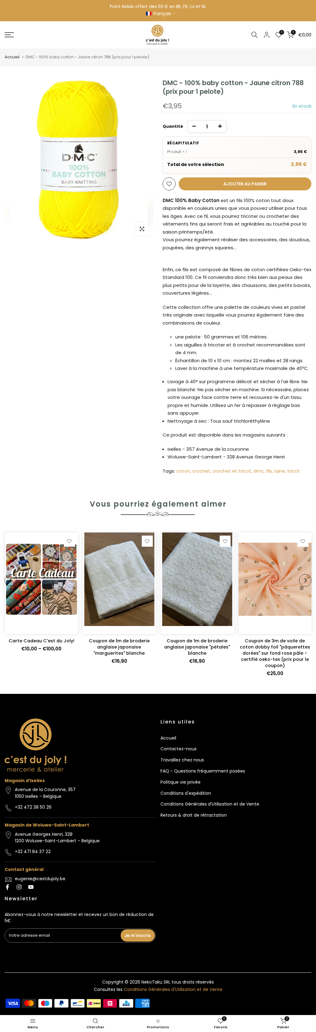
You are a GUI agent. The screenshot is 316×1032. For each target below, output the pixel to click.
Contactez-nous (178, 749)
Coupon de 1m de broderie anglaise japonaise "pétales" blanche (197, 647)
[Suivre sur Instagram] (19, 887)
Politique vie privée (180, 782)
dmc (258, 471)
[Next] (305, 580)
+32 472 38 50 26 (33, 807)
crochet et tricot (232, 471)
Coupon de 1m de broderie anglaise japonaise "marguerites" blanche (119, 647)
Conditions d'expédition (185, 793)
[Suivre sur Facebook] (7, 887)
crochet (201, 471)
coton (183, 471)
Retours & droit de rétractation (193, 815)
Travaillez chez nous (182, 760)
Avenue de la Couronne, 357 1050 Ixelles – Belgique (45, 792)
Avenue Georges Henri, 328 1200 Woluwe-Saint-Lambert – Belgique (57, 837)
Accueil (12, 57)
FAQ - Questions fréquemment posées (202, 771)
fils (269, 471)
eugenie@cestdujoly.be (40, 879)
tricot (293, 471)
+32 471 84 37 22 (33, 851)
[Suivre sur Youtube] (31, 887)
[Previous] (11, 580)
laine (279, 471)
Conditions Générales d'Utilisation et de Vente (209, 804)
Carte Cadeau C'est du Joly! (41, 641)
